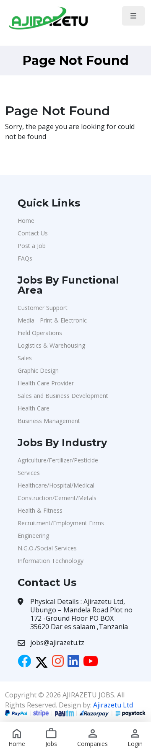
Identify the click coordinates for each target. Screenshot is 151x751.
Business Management (49, 421)
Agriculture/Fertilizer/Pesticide (58, 460)
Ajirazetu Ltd (113, 705)
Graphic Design (38, 370)
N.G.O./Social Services (47, 548)
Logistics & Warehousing (51, 345)
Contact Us (33, 233)
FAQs (25, 258)
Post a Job (32, 246)
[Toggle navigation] (133, 16)
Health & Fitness (40, 510)
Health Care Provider (46, 383)
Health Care (33, 408)
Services (29, 473)
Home (26, 221)
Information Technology (50, 561)
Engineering (33, 535)
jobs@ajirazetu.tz (57, 642)
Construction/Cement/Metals (57, 498)
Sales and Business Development (63, 396)
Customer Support (43, 308)
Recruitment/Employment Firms (61, 523)
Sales (25, 358)
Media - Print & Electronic (52, 320)
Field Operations (40, 333)
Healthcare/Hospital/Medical (56, 485)
